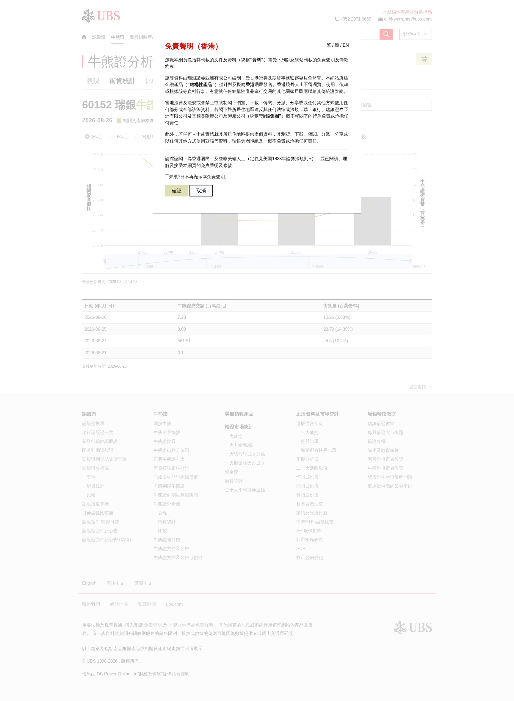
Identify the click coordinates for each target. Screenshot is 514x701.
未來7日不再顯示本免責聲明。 (199, 176)
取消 (201, 190)
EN (346, 45)
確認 (176, 190)
